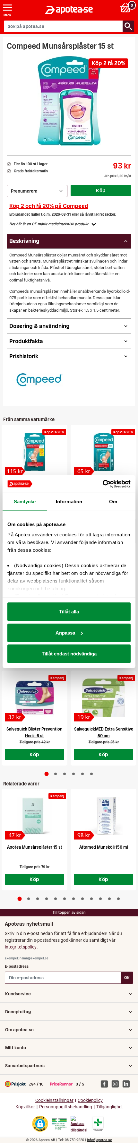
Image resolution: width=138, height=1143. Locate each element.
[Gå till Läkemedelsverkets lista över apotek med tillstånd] (98, 1123)
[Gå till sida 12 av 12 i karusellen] (118, 899)
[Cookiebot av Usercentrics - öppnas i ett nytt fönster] (102, 484)
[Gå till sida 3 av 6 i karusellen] (64, 774)
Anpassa (65, 632)
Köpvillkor (25, 1106)
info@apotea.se (99, 1140)
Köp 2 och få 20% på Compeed (48, 206)
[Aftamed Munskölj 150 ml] (103, 816)
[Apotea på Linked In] (127, 1083)
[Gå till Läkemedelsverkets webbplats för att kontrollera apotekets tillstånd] (59, 1124)
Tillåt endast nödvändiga (69, 653)
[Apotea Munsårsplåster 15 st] (34, 816)
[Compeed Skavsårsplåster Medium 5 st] (103, 452)
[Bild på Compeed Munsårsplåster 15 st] (69, 101)
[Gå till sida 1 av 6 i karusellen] (47, 774)
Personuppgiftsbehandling (65, 1106)
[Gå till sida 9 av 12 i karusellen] (91, 899)
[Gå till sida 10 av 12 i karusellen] (100, 899)
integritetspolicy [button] (21, 946)
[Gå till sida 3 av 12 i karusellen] (37, 899)
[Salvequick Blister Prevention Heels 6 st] (34, 698)
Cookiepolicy (90, 1100)
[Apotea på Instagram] (116, 1083)
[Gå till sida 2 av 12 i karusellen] (28, 899)
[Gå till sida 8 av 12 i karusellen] (82, 899)
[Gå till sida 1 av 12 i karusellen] (20, 899)
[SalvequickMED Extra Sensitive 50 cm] (103, 698)
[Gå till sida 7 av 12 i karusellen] (73, 899)
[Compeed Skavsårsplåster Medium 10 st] (34, 452)
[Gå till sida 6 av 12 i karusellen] (64, 899)
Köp (101, 190)
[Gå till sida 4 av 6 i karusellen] (73, 774)
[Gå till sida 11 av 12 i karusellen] (109, 899)
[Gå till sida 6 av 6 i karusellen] (91, 774)
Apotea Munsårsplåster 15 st (34, 847)
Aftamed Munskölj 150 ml (103, 847)
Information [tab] (69, 501)
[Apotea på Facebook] (105, 1083)
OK (127, 977)
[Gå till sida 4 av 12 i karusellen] (46, 899)
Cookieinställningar (54, 1100)
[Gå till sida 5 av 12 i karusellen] (55, 899)
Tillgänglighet (109, 1106)
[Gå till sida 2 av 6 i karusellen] (55, 774)
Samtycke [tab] (25, 501)
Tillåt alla (69, 611)
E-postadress (17, 966)
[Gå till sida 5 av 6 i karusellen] (82, 774)
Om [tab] (113, 501)
